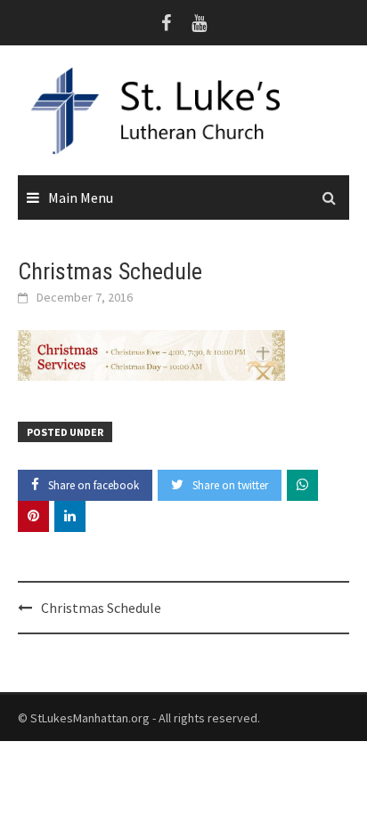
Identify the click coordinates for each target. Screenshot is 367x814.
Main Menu (80, 197)
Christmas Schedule (101, 608)
